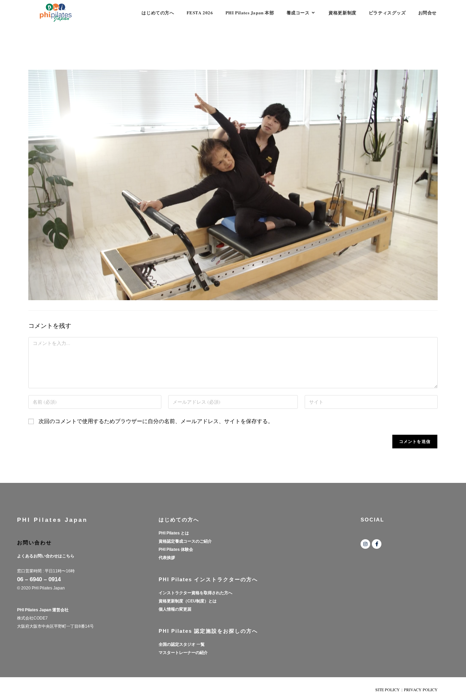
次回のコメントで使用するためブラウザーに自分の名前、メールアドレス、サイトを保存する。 (156, 420)
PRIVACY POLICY (421, 689)
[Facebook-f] (376, 544)
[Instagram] (365, 544)
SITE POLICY (387, 689)
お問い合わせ (34, 542)
